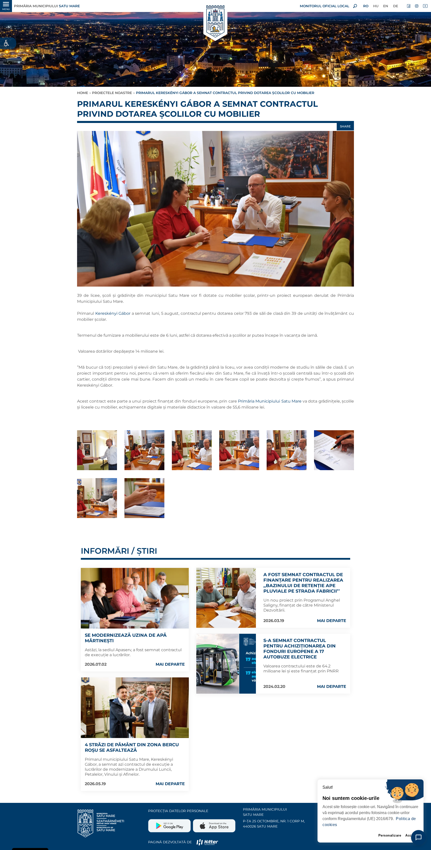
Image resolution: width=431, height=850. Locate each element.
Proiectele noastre (112, 93)
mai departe (170, 664)
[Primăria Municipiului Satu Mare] (215, 21)
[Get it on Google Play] (170, 824)
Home (82, 93)
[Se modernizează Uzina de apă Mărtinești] (135, 598)
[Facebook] (409, 6)
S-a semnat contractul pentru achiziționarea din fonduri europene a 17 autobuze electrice (299, 649)
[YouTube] (425, 6)
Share (345, 126)
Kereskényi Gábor (113, 313)
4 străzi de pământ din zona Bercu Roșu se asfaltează (132, 747)
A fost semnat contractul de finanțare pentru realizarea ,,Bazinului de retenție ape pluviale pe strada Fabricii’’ (303, 583)
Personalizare (389, 835)
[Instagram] (417, 6)
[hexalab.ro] (207, 842)
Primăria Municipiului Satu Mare (270, 401)
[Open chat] (418, 837)
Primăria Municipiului (47, 6)
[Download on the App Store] (213, 824)
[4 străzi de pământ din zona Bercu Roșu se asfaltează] (135, 707)
